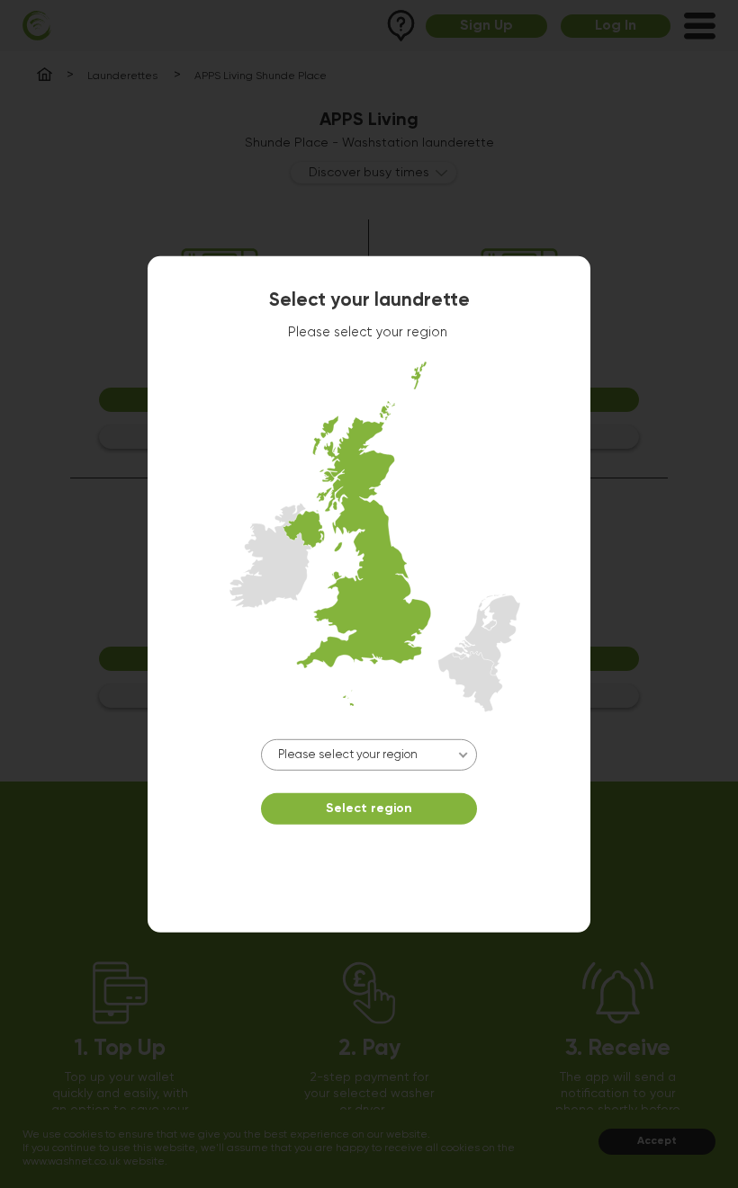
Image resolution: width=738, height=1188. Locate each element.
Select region (369, 808)
